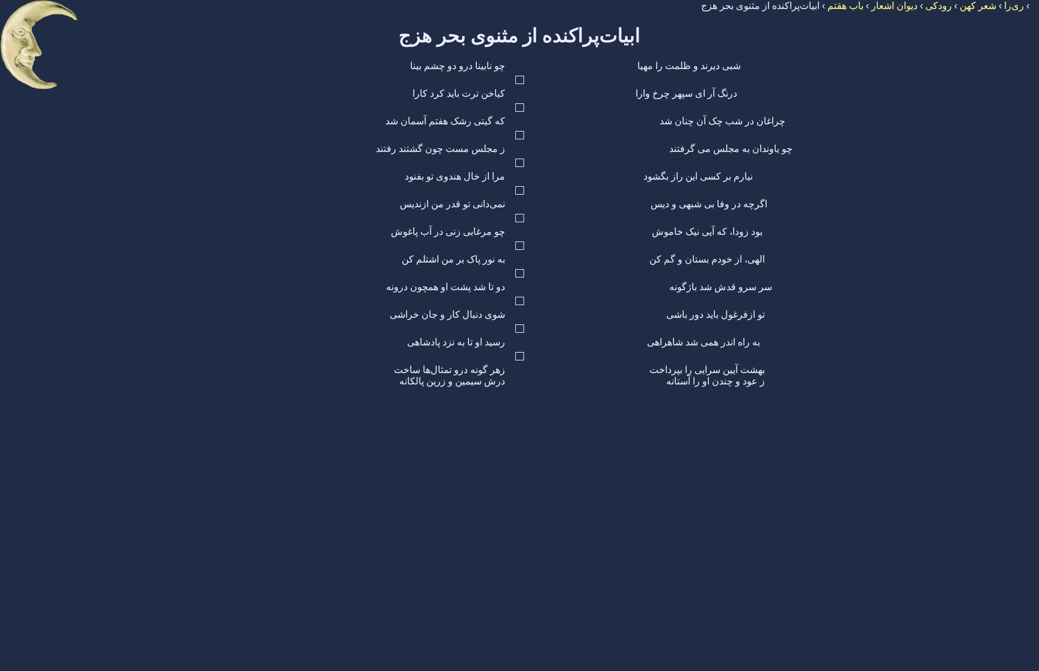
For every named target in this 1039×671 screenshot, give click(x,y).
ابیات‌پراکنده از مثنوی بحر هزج (519, 35)
